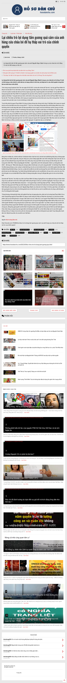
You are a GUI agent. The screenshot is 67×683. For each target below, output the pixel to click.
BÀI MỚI (5, 326)
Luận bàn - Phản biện (16, 33)
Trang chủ (4, 33)
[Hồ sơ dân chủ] (33, 15)
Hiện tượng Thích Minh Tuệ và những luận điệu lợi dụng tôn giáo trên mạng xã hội (14, 26)
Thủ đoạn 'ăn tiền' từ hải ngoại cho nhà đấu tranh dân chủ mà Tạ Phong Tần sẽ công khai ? (27, 75)
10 (7, 615)
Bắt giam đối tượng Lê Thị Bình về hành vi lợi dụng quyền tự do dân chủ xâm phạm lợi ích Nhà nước (30, 73)
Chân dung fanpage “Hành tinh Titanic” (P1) (21, 478)
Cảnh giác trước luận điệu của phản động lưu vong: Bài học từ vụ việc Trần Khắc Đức (40, 347)
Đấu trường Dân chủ (11, 219)
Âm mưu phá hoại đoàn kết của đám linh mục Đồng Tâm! (18, 70)
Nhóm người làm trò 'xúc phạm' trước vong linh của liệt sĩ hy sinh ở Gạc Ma (17, 266)
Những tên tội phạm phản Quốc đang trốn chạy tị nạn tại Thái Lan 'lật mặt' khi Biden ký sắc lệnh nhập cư (49, 282)
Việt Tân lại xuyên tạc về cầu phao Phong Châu (56, 26)
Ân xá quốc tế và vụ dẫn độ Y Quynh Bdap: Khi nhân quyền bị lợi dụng (35, 26)
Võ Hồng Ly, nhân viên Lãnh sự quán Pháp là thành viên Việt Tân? (29, 549)
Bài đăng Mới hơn (9, 310)
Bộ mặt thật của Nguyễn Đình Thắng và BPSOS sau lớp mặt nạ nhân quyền (38, 355)
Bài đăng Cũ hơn (58, 310)
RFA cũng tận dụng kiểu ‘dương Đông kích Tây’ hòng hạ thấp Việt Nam (48, 266)
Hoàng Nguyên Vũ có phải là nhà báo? (19, 454)
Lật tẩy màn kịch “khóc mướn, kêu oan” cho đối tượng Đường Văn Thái (37, 339)
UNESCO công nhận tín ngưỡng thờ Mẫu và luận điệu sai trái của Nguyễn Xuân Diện (40, 331)
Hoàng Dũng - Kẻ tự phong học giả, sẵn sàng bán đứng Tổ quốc (29, 406)
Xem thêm (26, 412)
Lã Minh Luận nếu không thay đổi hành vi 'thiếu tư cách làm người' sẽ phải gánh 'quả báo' (18, 282)
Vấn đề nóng (28, 33)
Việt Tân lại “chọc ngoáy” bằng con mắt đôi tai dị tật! (32, 371)
